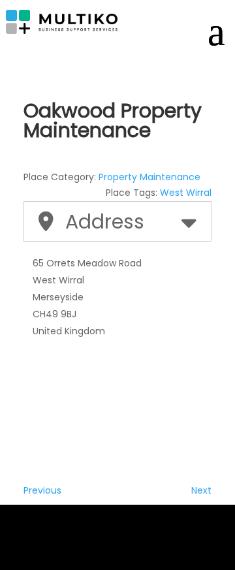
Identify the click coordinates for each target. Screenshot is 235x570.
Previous (42, 490)
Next (201, 490)
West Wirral (186, 192)
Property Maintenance (149, 176)
